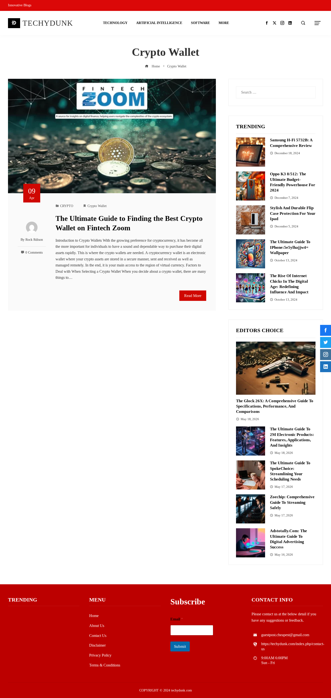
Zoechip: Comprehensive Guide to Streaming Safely (292, 502)
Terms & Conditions (104, 665)
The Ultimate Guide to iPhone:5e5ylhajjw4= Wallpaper (290, 247)
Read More (192, 296)
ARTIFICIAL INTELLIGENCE (159, 23)
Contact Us (97, 636)
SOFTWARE (200, 23)
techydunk (48, 23)
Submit (180, 646)
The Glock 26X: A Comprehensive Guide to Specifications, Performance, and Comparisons (274, 406)
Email (176, 619)
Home (94, 616)
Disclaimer (97, 645)
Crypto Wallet (97, 206)
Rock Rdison (34, 239)
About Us (96, 626)
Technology (115, 23)
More (224, 23)
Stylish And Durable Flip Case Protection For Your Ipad (292, 213)
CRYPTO (66, 206)
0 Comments (34, 252)
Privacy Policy (100, 655)
